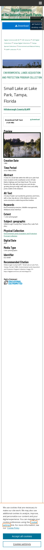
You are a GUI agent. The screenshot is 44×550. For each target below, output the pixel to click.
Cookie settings (22, 544)
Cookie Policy (13, 528)
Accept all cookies (22, 536)
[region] (22, 526)
